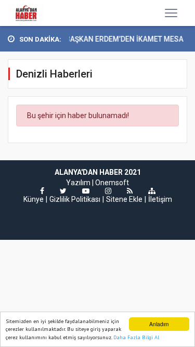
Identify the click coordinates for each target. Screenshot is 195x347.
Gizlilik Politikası (74, 199)
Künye (33, 199)
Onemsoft (112, 182)
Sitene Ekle (124, 199)
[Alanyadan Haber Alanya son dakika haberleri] (26, 13)
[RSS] (130, 191)
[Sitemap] (151, 191)
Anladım (158, 324)
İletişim (160, 199)
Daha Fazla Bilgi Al (136, 337)
